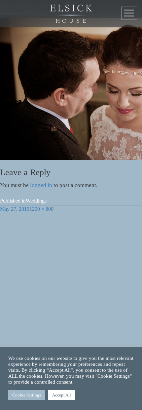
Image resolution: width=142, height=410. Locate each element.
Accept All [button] (61, 395)
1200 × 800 (41, 209)
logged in (41, 185)
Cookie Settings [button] (26, 395)
